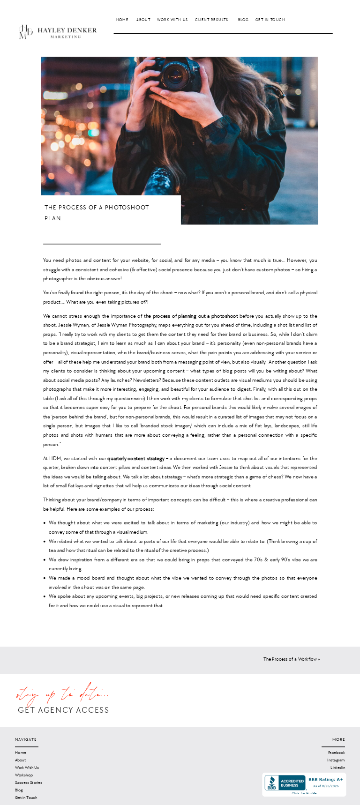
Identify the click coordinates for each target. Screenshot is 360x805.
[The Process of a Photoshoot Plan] (179, 140)
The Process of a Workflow (290, 659)
